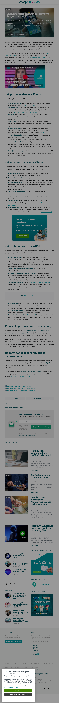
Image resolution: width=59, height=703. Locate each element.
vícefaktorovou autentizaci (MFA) (40, 282)
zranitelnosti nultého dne (37, 58)
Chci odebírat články (41, 427)
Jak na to (8, 9)
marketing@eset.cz (35, 669)
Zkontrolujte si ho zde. (30, 105)
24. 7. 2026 (16, 607)
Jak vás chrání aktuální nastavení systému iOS (21, 390)
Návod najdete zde (46, 212)
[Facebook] (7, 584)
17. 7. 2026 (15, 615)
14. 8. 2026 (16, 566)
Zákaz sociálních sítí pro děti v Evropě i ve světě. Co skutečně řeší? (19, 596)
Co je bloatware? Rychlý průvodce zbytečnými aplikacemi (20, 620)
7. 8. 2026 (15, 574)
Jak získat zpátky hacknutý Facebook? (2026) (19, 555)
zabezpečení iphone (18, 407)
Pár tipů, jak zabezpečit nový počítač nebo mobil (41, 453)
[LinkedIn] (22, 584)
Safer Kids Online (36, 650)
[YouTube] (18, 584)
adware (42, 132)
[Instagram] (14, 584)
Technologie (35, 647)
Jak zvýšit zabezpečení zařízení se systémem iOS (22, 388)
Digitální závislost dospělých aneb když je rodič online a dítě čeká (20, 612)
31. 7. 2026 (16, 600)
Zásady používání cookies (38, 671)
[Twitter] (10, 584)
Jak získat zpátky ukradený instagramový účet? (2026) (20, 604)
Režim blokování (31, 315)
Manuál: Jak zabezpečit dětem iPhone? (19, 386)
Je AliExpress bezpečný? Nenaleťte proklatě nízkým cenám (41, 501)
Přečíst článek (34, 470)
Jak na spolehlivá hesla (31, 296)
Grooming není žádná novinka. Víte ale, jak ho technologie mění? (20, 563)
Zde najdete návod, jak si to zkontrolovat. (25, 112)
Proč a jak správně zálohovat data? (41, 476)
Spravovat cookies (36, 674)
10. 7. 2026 (16, 623)
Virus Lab (34, 645)
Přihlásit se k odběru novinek (13, 641)
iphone (10, 407)
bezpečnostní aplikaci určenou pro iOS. (22, 376)
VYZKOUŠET (23, 236)
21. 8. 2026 (16, 559)
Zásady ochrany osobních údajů (40, 673)
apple (6, 407)
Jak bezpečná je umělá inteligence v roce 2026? (20, 571)
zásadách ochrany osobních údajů (27, 435)
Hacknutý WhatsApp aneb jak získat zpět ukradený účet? (42, 528)
